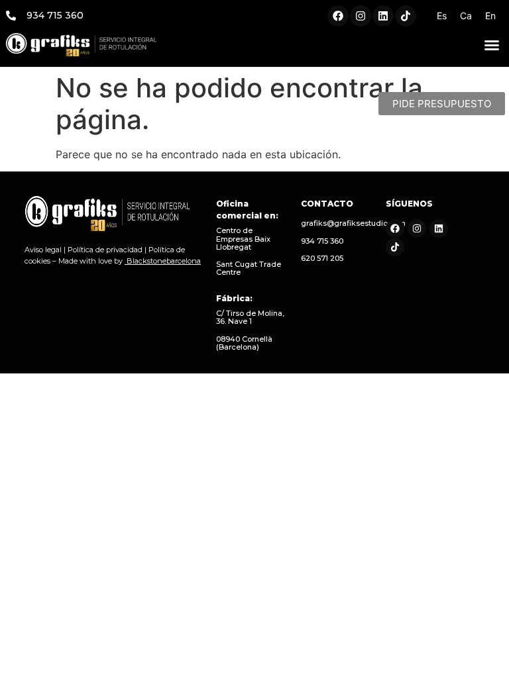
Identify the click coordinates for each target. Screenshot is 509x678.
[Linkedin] (383, 15)
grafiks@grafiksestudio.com (353, 223)
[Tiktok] (405, 15)
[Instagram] (360, 15)
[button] (492, 45)
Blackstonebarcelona (164, 261)
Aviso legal (43, 249)
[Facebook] (338, 15)
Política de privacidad (105, 249)
